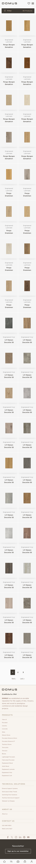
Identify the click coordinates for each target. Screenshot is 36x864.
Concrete (5, 729)
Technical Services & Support (10, 798)
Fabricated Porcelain (8, 760)
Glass (3, 732)
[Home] (9, 3)
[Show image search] (18, 861)
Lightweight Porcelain (8, 757)
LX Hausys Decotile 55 (9, 341)
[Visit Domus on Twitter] (12, 837)
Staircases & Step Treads (9, 791)
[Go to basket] (24, 861)
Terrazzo (4, 750)
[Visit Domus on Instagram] (16, 837)
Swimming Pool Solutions (9, 794)
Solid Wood (5, 766)
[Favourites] (29, 3)
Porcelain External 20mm (9, 738)
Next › (14, 678)
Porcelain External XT (8, 741)
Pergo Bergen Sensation (9, 46)
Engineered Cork (7, 775)
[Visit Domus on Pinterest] (24, 837)
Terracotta (5, 747)
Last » (22, 678)
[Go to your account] (31, 861)
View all (4, 719)
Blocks (4, 753)
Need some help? (7, 828)
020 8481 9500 (6, 825)
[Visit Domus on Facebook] (8, 837)
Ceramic (4, 725)
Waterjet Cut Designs (8, 801)
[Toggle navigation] (33, 3)
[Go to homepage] (4, 861)
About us (4, 814)
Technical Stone (6, 744)
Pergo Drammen (9, 194)
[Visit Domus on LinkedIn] (20, 837)
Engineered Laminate (8, 769)
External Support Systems (10, 788)
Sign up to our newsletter (18, 851)
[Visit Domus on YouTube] (28, 837)
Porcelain (5, 722)
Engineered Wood (7, 763)
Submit (18, 82)
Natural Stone (6, 735)
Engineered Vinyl (7, 772)
